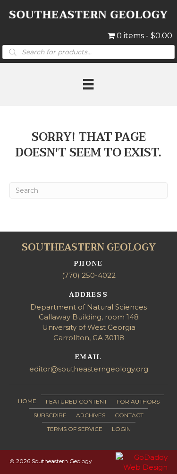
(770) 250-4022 (89, 275)
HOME (27, 401)
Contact (129, 415)
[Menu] (88, 84)
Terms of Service (74, 428)
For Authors (138, 401)
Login (121, 428)
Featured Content (76, 401)
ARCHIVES (90, 415)
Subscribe (50, 415)
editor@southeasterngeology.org (88, 368)
